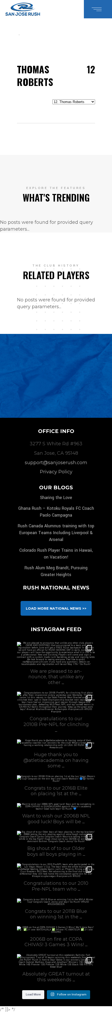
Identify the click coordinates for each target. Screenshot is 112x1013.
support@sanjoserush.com (56, 462)
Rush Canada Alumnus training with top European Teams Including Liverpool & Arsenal (56, 533)
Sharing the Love (56, 498)
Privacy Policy (56, 472)
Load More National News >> (56, 608)
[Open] (56, 653)
